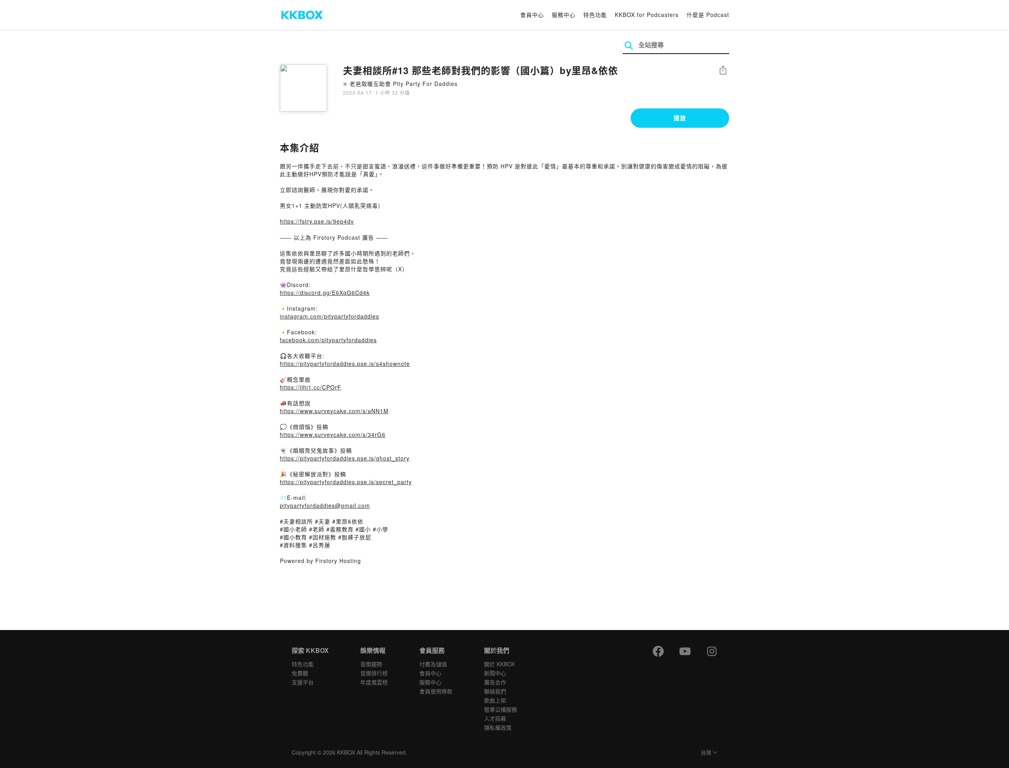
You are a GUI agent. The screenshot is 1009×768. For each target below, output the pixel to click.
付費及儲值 (433, 664)
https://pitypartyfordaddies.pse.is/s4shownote (345, 363)
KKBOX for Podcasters (647, 15)
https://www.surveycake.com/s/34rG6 (332, 434)
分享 (723, 71)
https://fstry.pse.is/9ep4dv (317, 221)
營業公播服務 (500, 709)
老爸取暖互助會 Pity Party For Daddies (404, 84)
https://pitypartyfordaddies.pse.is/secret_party (346, 482)
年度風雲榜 (374, 682)
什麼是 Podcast (708, 15)
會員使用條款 (435, 691)
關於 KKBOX (499, 664)
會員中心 (532, 15)
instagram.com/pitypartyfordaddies (329, 316)
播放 (680, 118)
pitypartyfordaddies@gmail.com (325, 505)
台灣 (706, 753)
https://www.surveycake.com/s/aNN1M (334, 411)
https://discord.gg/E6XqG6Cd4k (325, 292)
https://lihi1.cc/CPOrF (310, 387)
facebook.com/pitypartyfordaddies (328, 340)
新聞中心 (495, 673)
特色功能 (595, 15)
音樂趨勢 (371, 664)
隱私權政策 (498, 727)
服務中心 (563, 15)
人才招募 (495, 718)
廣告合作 (495, 682)
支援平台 (303, 682)
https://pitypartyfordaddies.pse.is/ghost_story (345, 458)
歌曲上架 (495, 700)
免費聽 (300, 673)
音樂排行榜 (374, 673)
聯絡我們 (495, 691)
